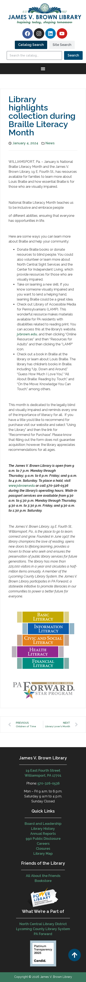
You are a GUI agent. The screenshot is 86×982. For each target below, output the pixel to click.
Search (73, 55)
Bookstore (43, 881)
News (50, 143)
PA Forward (43, 934)
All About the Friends (43, 876)
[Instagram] (39, 33)
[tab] (31, 45)
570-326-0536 (49, 783)
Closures (43, 849)
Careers (43, 844)
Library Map (43, 854)
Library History (43, 829)
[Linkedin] (50, 33)
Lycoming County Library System (43, 929)
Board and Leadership (43, 824)
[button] (43, 68)
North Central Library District (43, 924)
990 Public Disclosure (43, 839)
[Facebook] (27, 33)
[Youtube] (62, 33)
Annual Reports (43, 834)
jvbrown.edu (27, 334)
